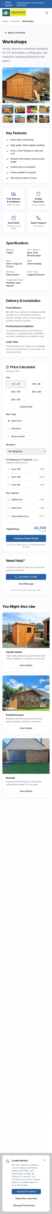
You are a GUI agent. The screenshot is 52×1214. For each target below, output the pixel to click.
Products (15, 21)
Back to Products (16, 32)
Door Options (12, 493)
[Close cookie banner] (44, 1160)
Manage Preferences (24, 1205)
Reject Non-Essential (26, 1198)
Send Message (26, 584)
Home (5, 21)
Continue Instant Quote (26, 538)
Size (8, 377)
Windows (10, 444)
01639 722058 (8, 4)
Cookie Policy (27, 1182)
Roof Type (11, 414)
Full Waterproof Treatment (22, 461)
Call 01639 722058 (27, 577)
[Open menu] (47, 13)
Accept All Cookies (26, 1191)
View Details (26, 665)
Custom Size (26, 406)
